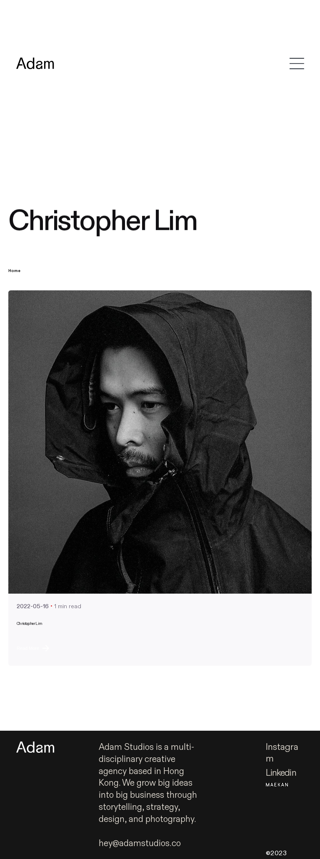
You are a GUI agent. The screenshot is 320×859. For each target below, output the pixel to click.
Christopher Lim (29, 623)
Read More (28, 648)
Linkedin (281, 773)
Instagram (282, 753)
